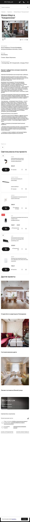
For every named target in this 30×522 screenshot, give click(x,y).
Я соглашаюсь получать (15, 427)
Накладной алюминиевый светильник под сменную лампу (19, 218)
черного (21, 115)
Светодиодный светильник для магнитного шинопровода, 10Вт (17, 159)
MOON (14, 111)
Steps (3, 123)
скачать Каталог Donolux (22, 432)
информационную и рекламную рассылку (19, 427)
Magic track (14, 177)
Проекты (9, 12)
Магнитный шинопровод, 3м (16, 178)
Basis (12, 256)
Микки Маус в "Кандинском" (21, 12)
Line (24, 119)
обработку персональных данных (19, 421)
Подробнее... (13, 519)
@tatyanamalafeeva (6, 49)
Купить (6, 169)
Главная (3, 12)
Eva (12, 215)
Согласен (25, 519)
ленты (24, 129)
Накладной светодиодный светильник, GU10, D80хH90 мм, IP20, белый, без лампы (19, 259)
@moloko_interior (17, 49)
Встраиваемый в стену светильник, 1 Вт (19, 197)
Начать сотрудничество (7, 432)
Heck (27, 119)
